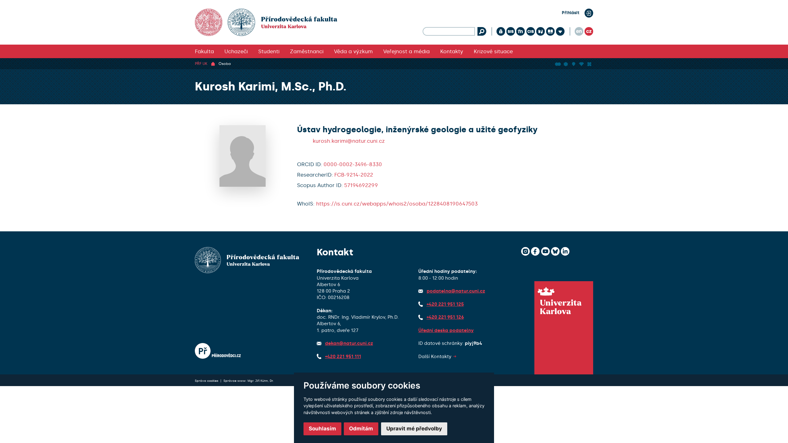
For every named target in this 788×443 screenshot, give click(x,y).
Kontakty (451, 51)
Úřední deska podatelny (446, 330)
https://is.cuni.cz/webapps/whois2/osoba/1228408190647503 (397, 204)
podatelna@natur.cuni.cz (456, 291)
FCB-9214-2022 (353, 175)
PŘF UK (201, 64)
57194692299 (361, 185)
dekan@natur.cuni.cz (349, 343)
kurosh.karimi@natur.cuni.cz (349, 141)
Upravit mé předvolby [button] (414, 428)
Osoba (225, 64)
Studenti (268, 51)
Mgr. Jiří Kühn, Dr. (260, 381)
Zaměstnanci (307, 51)
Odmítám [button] (361, 428)
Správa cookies (207, 381)
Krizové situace (493, 51)
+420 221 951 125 (445, 304)
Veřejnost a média (406, 51)
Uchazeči (236, 51)
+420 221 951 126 (445, 317)
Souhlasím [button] (322, 428)
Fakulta (204, 51)
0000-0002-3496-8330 (353, 164)
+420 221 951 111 (343, 356)
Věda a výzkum (353, 51)
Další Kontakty (434, 356)
